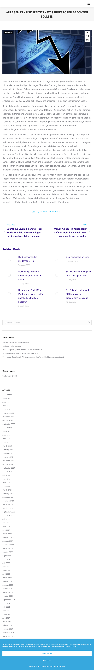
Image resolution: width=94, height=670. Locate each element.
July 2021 (6, 607)
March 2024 (7, 490)
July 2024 (6, 475)
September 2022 (8, 556)
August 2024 (7, 472)
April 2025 (6, 442)
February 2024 (8, 494)
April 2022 (6, 574)
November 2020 (8, 636)
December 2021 (8, 589)
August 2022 (7, 559)
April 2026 (6, 409)
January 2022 (7, 585)
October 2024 (7, 464)
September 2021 (8, 600)
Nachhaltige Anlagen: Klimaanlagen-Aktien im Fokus (29, 275)
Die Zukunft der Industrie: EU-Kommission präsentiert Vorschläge (78, 294)
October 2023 (7, 508)
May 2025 (6, 439)
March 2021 (7, 622)
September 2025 (8, 424)
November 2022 (8, 548)
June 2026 (6, 402)
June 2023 (6, 523)
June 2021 (6, 611)
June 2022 (6, 567)
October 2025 (7, 420)
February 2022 (8, 581)
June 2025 (6, 435)
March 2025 (7, 446)
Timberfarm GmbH (9, 376)
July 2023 (6, 519)
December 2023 (8, 501)
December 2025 (8, 413)
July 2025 (6, 431)
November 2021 (8, 592)
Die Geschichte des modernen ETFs (27, 259)
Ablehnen (47, 660)
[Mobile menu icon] (88, 3)
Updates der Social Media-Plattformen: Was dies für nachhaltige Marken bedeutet (31, 296)
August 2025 (7, 428)
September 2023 (8, 512)
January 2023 (7, 541)
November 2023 (8, 505)
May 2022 (6, 570)
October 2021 (7, 596)
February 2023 (8, 537)
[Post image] (9, 260)
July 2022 (6, 563)
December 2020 (8, 633)
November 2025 (8, 417)
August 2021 (7, 603)
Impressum (61, 666)
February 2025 (8, 450)
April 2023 (6, 530)
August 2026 (7, 395)
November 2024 (8, 461)
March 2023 (7, 534)
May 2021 (6, 614)
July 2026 (6, 398)
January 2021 (7, 629)
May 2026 (6, 406)
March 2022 (7, 578)
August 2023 (7, 515)
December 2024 (8, 457)
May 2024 (6, 483)
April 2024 (6, 486)
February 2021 (8, 625)
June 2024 (6, 479)
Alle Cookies (47, 653)
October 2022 (7, 552)
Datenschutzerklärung (48, 666)
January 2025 (7, 453)
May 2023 (6, 526)
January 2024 (7, 497)
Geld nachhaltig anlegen (77, 257)
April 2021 (6, 618)
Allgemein (8, 32)
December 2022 (8, 545)
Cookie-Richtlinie (34, 666)
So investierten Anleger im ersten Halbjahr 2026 (79, 273)
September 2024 (8, 468)
